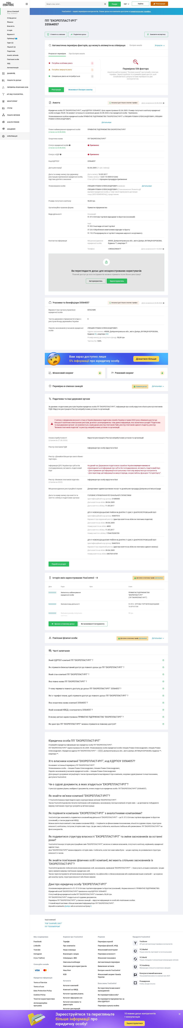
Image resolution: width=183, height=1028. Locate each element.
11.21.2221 (52, 604)
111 (107, 334)
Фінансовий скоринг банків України (109, 975)
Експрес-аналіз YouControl (109, 970)
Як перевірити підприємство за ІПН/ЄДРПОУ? (111, 1000)
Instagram (38, 954)
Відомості (10, 34)
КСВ (64, 974)
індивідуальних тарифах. (140, 11)
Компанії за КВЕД (70, 990)
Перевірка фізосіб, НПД (108, 946)
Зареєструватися (134, 1023)
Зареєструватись (117, 281)
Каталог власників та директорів (72, 1003)
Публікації (12, 38)
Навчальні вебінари (71, 962)
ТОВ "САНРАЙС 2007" (53, 923)
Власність (10, 26)
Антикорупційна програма (40, 1004)
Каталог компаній (70, 985)
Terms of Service (40, 982)
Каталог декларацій (71, 1009)
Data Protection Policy (43, 991)
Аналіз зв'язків (12, 55)
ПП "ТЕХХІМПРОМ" (52, 927)
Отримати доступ (141, 386)
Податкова (11, 51)
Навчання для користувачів (75, 966)
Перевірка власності (106, 954)
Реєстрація (160, 4)
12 (96, 334)
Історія (9, 30)
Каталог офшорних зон (72, 998)
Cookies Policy (39, 995)
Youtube (37, 950)
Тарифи (66, 942)
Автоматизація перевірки (109, 962)
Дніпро (67, 906)
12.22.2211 (52, 592)
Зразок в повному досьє (64, 624)
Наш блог (67, 970)
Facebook (37, 942)
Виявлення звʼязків (106, 966)
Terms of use (39, 987)
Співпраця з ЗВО (70, 958)
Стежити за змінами (57, 34)
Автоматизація (12, 68)
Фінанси (10, 22)
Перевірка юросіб (105, 942)
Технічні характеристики (44, 999)
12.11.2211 (52, 613)
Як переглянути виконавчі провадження (109, 989)
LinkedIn (37, 946)
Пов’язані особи (13, 59)
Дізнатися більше (146, 358)
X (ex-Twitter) (39, 958)
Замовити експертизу (157, 34)
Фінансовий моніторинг (108, 950)
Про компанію (69, 946)
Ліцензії (11, 47)
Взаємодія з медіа (71, 954)
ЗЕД (8, 63)
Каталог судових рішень (73, 994)
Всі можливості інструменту (92, 624)
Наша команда (69, 950)
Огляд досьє (11, 18)
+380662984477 (114, 249)
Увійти (140, 4)
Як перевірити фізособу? (108, 995)
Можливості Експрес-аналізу (80, 90)
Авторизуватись (95, 281)
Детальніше (147, 186)
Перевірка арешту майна (108, 1006)
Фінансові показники (107, 958)
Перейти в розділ (59, 564)
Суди (10, 43)
